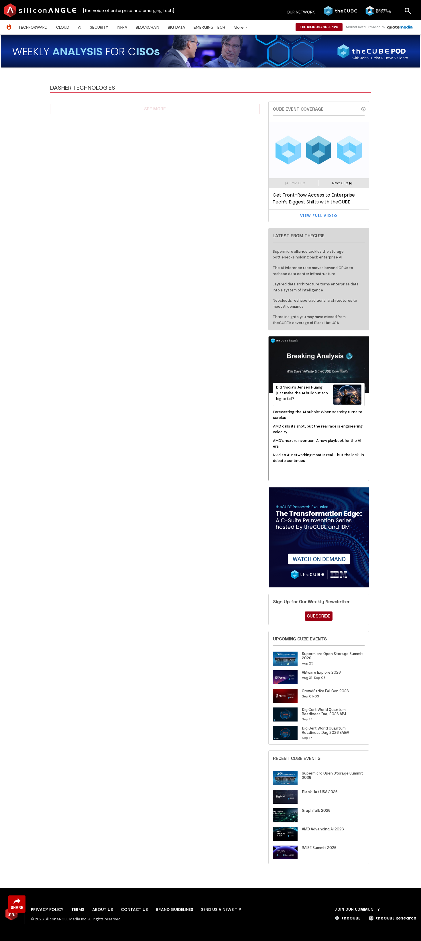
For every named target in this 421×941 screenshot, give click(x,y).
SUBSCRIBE (318, 616)
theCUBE (351, 918)
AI (79, 27)
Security (99, 27)
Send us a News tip (221, 909)
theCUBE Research (396, 918)
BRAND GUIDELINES (174, 909)
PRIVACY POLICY (47, 909)
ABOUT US (102, 909)
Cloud (62, 27)
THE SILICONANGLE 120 (319, 27)
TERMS (77, 909)
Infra (122, 27)
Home (10, 24)
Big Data (176, 27)
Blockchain (147, 27)
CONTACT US (134, 909)
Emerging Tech (209, 27)
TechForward (33, 27)
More (238, 27)
